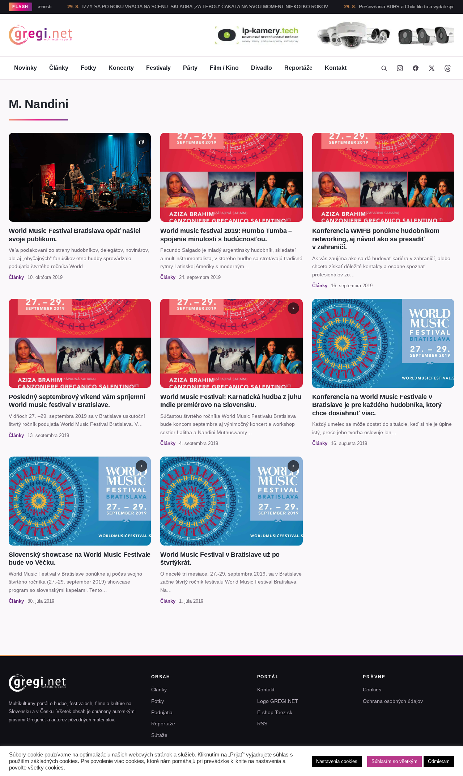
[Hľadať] (384, 68)
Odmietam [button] (439, 761)
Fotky (88, 68)
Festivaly (158, 68)
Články (58, 68)
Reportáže (298, 68)
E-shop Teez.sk (274, 712)
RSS (262, 723)
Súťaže (159, 735)
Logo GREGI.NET (277, 701)
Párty (190, 68)
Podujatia (162, 712)
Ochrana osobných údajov (393, 701)
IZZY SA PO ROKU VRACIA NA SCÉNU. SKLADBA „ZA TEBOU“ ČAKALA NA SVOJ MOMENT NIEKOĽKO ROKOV (174, 6)
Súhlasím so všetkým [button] (394, 761)
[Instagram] (400, 68)
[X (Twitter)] (431, 68)
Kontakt (336, 68)
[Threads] (447, 68)
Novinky (25, 68)
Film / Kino (224, 68)
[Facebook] (415, 68)
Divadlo (261, 68)
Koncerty (121, 68)
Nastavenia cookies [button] (336, 761)
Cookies (372, 689)
